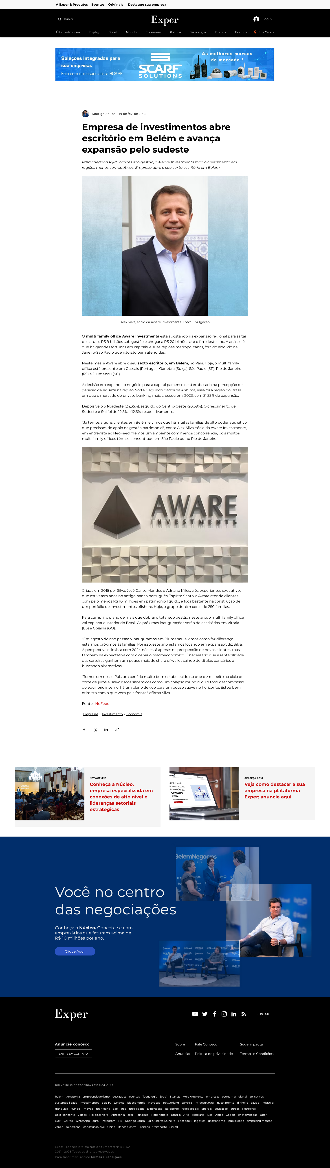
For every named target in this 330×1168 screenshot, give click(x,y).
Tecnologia (150, 1096)
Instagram (108, 1120)
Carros (68, 1120)
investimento (225, 1102)
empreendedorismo (96, 1096)
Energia (206, 1108)
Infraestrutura (204, 1102)
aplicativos (256, 1096)
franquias (61, 1108)
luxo (210, 1114)
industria (268, 1102)
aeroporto (172, 1108)
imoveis (88, 1108)
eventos (134, 1096)
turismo (119, 1102)
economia (229, 1096)
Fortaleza (142, 1114)
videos (82, 1114)
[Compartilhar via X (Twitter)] (95, 729)
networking (171, 1102)
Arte (186, 1114)
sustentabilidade (66, 1102)
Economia (134, 714)
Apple (219, 1114)
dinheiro (242, 1102)
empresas (212, 1096)
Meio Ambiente (193, 1096)
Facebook (184, 1120)
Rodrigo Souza (135, 1120)
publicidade (236, 1120)
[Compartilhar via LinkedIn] (106, 729)
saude (255, 1102)
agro (95, 1120)
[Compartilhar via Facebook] (84, 729)
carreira (187, 1102)
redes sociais (190, 1108)
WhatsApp (82, 1120)
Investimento (112, 714)
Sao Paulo (119, 1108)
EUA (58, 1120)
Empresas (90, 714)
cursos (235, 1108)
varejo (59, 1127)
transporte (159, 1127)
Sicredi (173, 1127)
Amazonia (73, 1096)
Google (230, 1114)
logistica (199, 1120)
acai (130, 1114)
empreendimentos (259, 1120)
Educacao (221, 1108)
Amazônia (118, 1114)
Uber (263, 1114)
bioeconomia (136, 1102)
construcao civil (94, 1127)
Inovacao (154, 1102)
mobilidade (136, 1108)
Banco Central (127, 1127)
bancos (145, 1127)
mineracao (73, 1127)
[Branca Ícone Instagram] (224, 1013)
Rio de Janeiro (98, 1114)
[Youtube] (195, 1013)
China (111, 1127)
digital (242, 1096)
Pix (120, 1120)
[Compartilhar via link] (117, 729)
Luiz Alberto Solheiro (161, 1120)
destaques (119, 1096)
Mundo (75, 1108)
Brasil (163, 1096)
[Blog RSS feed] (244, 1014)
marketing (103, 1108)
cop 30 (106, 1102)
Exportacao (155, 1108)
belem (59, 1096)
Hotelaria (198, 1114)
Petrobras (249, 1108)
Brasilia (176, 1114)
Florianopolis (159, 1114)
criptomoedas (247, 1114)
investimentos (89, 1102)
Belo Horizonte (65, 1114)
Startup (175, 1096)
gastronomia (217, 1120)
